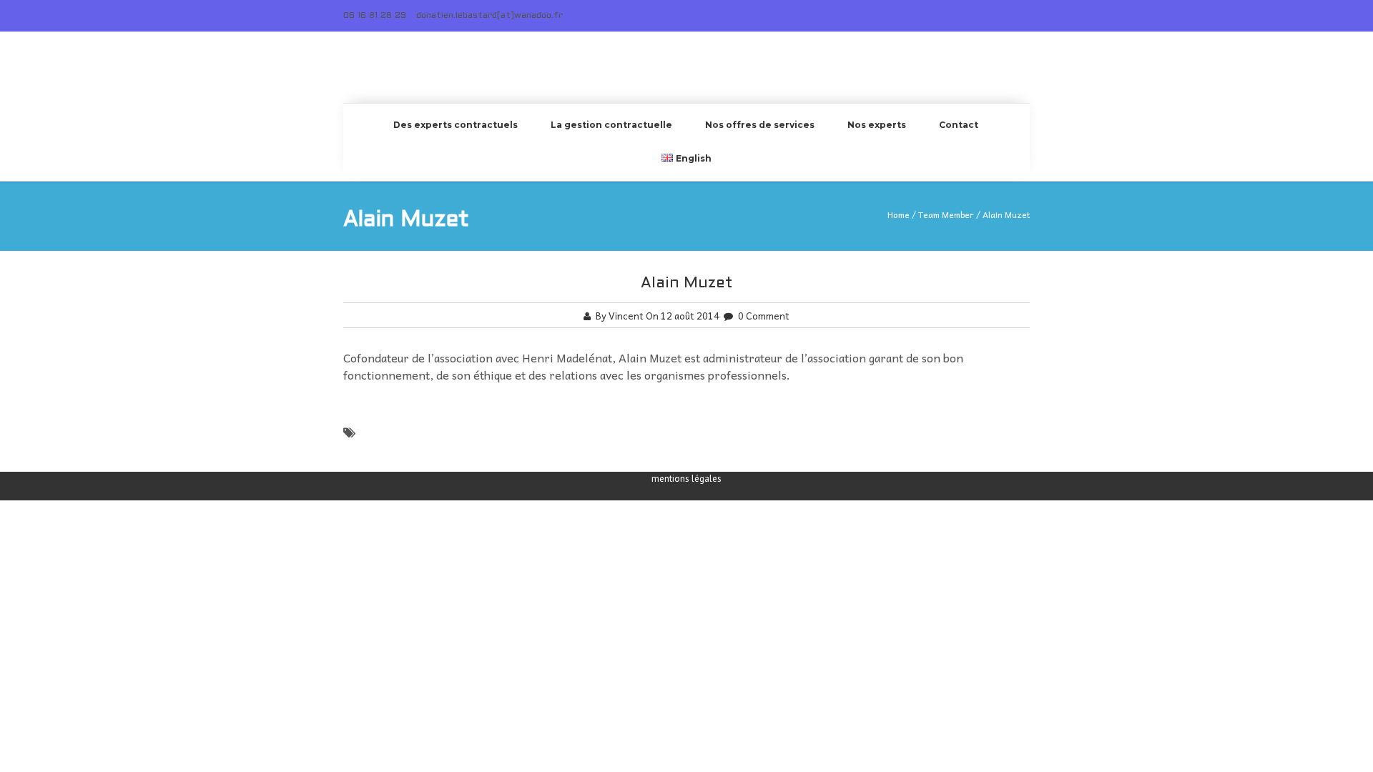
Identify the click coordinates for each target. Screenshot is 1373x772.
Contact (958, 124)
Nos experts (876, 124)
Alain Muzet (687, 283)
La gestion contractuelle (611, 124)
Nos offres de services (760, 124)
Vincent (626, 315)
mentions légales (686, 478)
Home (898, 214)
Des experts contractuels (455, 124)
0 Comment (763, 315)
